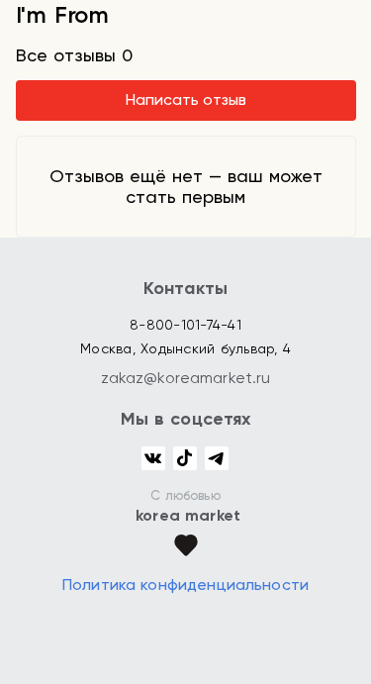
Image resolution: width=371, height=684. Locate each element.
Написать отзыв (186, 99)
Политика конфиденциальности (185, 584)
